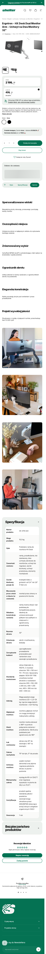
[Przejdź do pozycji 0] (5, 70)
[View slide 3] (23, 892)
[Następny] (41, 2)
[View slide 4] (26, 892)
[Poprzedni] (3, 2)
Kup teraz (22, 150)
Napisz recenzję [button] (22, 855)
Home (4, 19)
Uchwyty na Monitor (26, 19)
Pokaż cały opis (7, 114)
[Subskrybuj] (38, 949)
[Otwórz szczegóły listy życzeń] (30, 10)
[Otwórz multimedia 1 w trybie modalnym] (28, 39)
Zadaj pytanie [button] (22, 861)
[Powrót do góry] (5, 185)
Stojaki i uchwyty (12, 19)
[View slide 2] (21, 892)
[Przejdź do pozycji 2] (13, 70)
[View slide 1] (18, 892)
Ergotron (8, 34)
